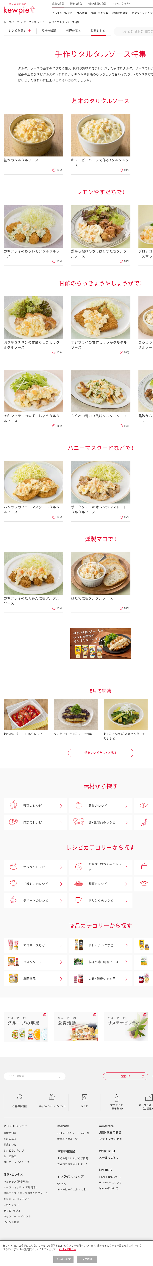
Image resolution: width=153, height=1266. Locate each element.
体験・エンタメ (99, 13)
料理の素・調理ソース (104, 962)
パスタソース (32, 962)
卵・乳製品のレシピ (102, 822)
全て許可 (87, 1259)
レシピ (84, 1106)
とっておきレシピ (62, 13)
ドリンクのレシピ (101, 900)
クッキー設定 (63, 1259)
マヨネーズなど (34, 945)
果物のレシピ (98, 806)
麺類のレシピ (98, 884)
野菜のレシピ (32, 806)
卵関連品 (29, 979)
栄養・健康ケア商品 (102, 979)
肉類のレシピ (32, 822)
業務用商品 (76, 3)
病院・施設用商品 (97, 3)
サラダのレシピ (34, 867)
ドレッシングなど (101, 945)
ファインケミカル (121, 3)
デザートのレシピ (35, 900)
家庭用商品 (58, 3)
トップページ (11, 22)
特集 (98, 30)
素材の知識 (48, 30)
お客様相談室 (120, 13)
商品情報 (82, 13)
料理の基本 (73, 30)
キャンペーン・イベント (52, 1106)
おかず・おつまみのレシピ (105, 867)
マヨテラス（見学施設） (117, 1107)
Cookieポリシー (67, 1249)
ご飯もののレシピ (35, 884)
